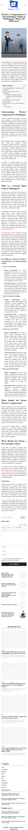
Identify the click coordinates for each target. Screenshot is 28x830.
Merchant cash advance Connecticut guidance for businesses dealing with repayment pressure (8, 614)
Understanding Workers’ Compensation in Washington (13, 89)
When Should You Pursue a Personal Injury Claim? (13, 104)
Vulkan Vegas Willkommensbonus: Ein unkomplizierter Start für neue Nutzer (13, 652)
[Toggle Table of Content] (23, 86)
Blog (2, 681)
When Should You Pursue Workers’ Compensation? (11, 100)
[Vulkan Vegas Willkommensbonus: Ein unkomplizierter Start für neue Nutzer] (14, 639)
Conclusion (8, 106)
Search (22, 517)
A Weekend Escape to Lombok (9, 604)
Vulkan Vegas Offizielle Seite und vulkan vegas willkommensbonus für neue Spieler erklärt (8, 594)
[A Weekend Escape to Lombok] (23, 604)
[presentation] (3, 527)
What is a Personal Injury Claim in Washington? (11, 92)
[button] (3, 527)
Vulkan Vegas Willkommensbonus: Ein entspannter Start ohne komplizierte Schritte (7, 575)
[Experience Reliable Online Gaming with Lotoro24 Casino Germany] (23, 585)
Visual (21, 524)
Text (25, 524)
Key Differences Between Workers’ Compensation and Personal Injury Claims (14, 96)
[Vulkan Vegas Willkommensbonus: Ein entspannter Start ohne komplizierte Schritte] (23, 575)
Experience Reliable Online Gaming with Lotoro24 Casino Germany (8, 585)
